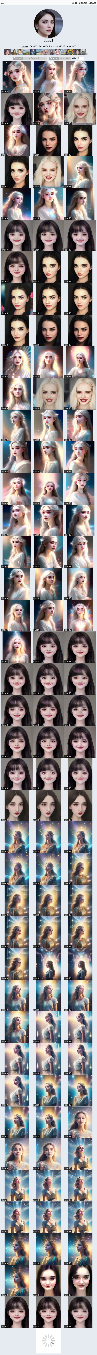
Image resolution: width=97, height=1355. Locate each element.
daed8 (5, 91)
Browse (92, 3)
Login (75, 3)
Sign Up (83, 3)
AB (2, 3)
